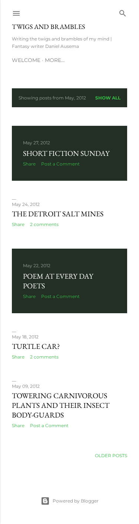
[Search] (122, 11)
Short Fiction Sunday (66, 153)
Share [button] (29, 164)
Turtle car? (36, 346)
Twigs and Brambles (48, 26)
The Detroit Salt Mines (57, 214)
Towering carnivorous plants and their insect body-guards (60, 405)
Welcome (26, 60)
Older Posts (111, 455)
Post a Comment (60, 164)
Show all (107, 98)
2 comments (44, 224)
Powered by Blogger (76, 501)
